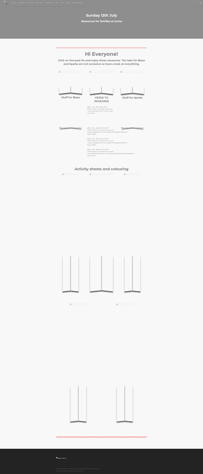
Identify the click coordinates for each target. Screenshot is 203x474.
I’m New (13, 2)
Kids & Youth (49, 2)
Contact (67, 2)
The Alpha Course (77, 2)
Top (199, 470)
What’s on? (30, 2)
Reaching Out (40, 2)
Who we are (21, 2)
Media (57, 2)
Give (62, 2)
